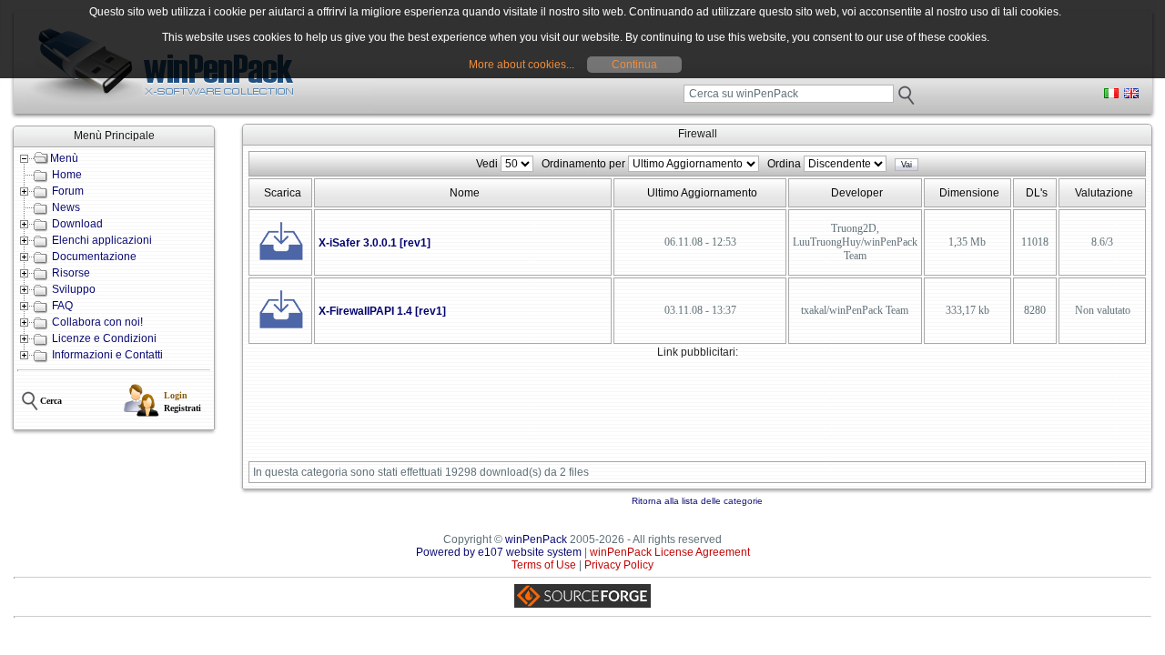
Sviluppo (74, 289)
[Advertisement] (580, 415)
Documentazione (94, 256)
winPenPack (536, 539)
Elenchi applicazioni (102, 240)
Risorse (71, 273)
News (66, 207)
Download (77, 223)
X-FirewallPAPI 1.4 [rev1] (382, 311)
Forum (68, 191)
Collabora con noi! (97, 322)
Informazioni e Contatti (107, 354)
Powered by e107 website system (499, 552)
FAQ (62, 305)
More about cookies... (521, 64)
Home (67, 174)
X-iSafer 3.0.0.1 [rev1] (375, 243)
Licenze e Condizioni (104, 338)
